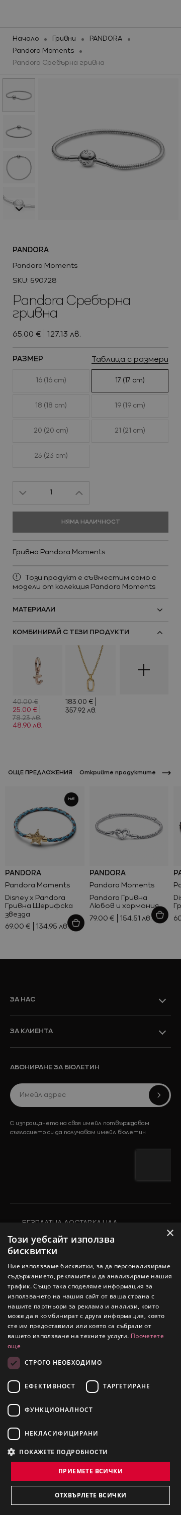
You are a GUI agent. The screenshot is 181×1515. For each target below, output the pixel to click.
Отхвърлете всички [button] (91, 1495)
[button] (58, 1452)
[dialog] (90, 1369)
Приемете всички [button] (90, 1471)
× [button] (169, 1233)
